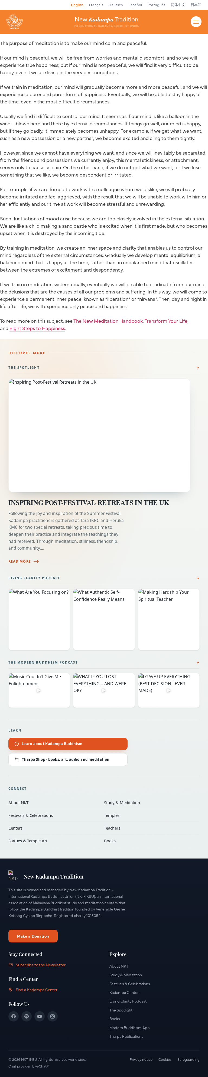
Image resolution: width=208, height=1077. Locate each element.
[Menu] (196, 21)
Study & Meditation (148, 802)
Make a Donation (33, 936)
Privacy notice (141, 1059)
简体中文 (178, 4)
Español (135, 4)
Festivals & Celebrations (52, 815)
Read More (19, 561)
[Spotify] (26, 1016)
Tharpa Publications (126, 1036)
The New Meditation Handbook (108, 320)
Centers (52, 828)
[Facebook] (13, 1016)
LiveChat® (40, 1065)
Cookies (164, 1059)
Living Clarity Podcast (34, 578)
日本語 (196, 4)
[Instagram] (52, 1016)
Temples (148, 815)
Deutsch (116, 4)
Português (156, 4)
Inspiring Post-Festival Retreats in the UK (88, 502)
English (77, 4)
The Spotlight (24, 367)
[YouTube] (39, 1016)
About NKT (52, 802)
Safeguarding (188, 1059)
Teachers (148, 828)
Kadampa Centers (125, 992)
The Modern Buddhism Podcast (43, 662)
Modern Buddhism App (129, 1027)
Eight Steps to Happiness (37, 328)
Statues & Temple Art (52, 840)
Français (96, 4)
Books (148, 840)
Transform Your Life (166, 320)
